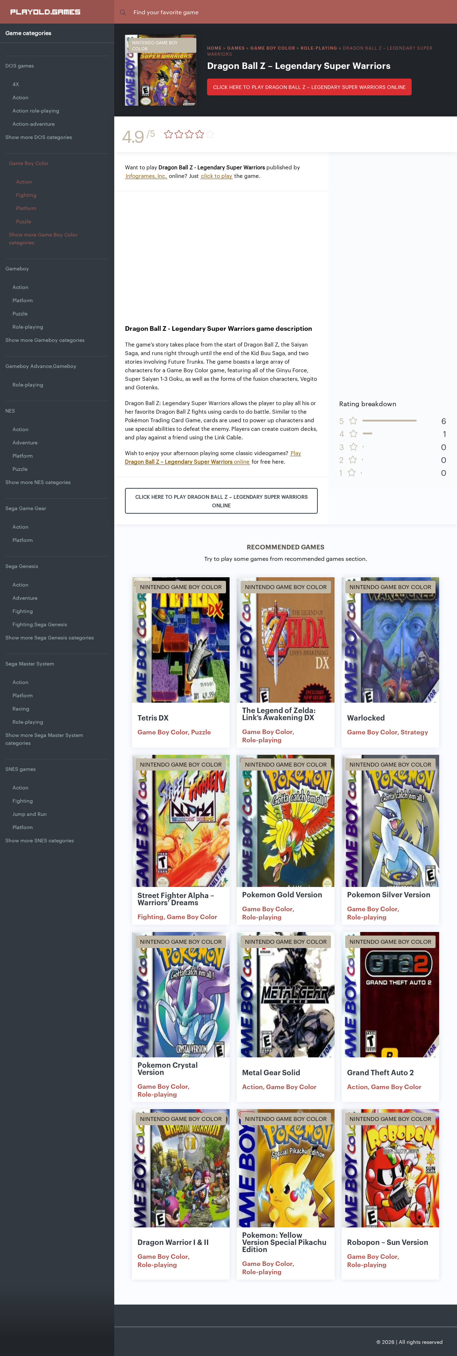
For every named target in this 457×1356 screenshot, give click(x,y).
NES (10, 410)
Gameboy (17, 268)
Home (214, 48)
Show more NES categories (38, 481)
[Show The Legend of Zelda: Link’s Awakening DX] (285, 648)
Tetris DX (153, 717)
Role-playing (27, 326)
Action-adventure (33, 123)
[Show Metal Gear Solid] (285, 1002)
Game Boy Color (29, 162)
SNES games (20, 768)
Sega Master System (29, 663)
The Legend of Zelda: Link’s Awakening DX (279, 713)
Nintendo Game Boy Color (154, 45)
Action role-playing (35, 110)
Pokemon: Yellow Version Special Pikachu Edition (284, 1242)
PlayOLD (46, 11)
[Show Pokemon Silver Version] (390, 825)
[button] (123, 12)
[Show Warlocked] (390, 648)
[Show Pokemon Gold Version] (285, 825)
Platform (26, 207)
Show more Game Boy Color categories (43, 238)
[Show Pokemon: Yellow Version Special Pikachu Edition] (285, 1180)
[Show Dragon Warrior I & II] (181, 1180)
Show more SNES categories (39, 840)
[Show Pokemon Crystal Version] (181, 1002)
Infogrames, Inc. (146, 175)
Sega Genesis (21, 565)
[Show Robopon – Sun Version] (390, 1180)
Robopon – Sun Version (387, 1242)
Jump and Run (29, 813)
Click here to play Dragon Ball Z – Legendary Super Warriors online (309, 86)
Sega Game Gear (25, 508)
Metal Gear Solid (271, 1072)
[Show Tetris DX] (181, 648)
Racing (20, 708)
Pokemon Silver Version (389, 894)
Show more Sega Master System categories (44, 738)
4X (15, 84)
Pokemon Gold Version (282, 894)
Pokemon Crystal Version (167, 1068)
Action (20, 97)
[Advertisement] (221, 252)
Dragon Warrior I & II (173, 1242)
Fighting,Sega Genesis (39, 624)
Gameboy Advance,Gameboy (40, 365)
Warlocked (366, 717)
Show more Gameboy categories (45, 339)
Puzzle (23, 221)
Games (236, 48)
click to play (216, 175)
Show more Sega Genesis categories (49, 637)
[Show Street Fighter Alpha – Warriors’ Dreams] (181, 825)
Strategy (414, 731)
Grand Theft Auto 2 (380, 1072)
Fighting (26, 194)
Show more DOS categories (38, 136)
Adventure (24, 442)
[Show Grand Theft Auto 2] (390, 1002)
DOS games (19, 65)
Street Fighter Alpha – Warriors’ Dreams (175, 898)
